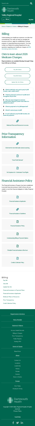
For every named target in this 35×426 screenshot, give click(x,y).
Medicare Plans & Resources (11, 296)
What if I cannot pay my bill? (13, 110)
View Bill (5, 283)
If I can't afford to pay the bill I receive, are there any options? (16, 114)
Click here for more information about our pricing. (17, 148)
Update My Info (7, 287)
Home (3, 26)
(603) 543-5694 (13, 49)
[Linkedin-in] (22, 422)
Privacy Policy (17, 411)
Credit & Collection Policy (17, 262)
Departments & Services (17, 314)
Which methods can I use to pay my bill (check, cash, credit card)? (16, 90)
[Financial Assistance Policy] (17, 221)
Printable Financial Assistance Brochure (17, 250)
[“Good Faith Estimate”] (17, 156)
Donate (17, 381)
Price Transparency (8, 300)
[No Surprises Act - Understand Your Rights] (17, 168)
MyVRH (31, 19)
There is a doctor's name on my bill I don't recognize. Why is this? (16, 95)
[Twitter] (17, 422)
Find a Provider (17, 320)
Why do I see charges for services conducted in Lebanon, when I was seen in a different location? (16, 101)
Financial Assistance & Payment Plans (14, 290)
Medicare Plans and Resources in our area (17, 125)
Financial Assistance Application (12, 293)
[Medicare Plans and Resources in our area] (17, 121)
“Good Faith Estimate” (17, 160)
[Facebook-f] (13, 422)
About (17, 356)
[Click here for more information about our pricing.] (17, 143)
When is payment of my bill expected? (16, 106)
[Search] (31, 3)
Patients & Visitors (11, 26)
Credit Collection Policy (9, 303)
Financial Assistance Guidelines (17, 213)
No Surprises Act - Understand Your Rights (17, 172)
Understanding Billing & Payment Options (17, 238)
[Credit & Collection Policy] (17, 258)
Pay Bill (5, 280)
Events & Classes (17, 347)
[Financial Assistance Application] (17, 197)
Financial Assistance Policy (17, 226)
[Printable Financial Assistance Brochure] (17, 246)
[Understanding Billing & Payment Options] (17, 234)
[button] (6, 19)
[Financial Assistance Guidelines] (17, 209)
